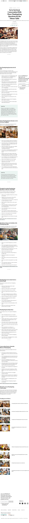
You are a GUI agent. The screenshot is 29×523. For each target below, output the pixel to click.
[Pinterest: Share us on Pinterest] (14, 25)
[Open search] (26, 0)
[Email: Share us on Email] (16, 25)
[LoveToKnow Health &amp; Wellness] (4, 515)
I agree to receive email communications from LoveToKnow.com (22, 88)
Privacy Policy (21, 518)
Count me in (24, 85)
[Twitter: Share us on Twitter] (13, 25)
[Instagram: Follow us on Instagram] (27, 503)
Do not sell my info (16, 518)
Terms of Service (25, 518)
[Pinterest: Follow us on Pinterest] (25, 503)
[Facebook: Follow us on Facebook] (20, 503)
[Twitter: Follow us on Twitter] (22, 503)
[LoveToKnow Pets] (11, 515)
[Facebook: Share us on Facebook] (11, 25)
